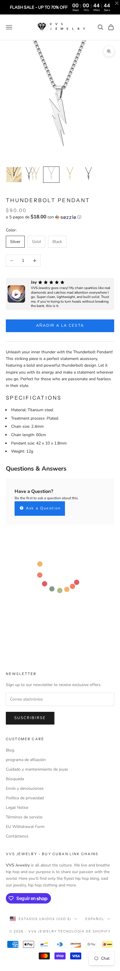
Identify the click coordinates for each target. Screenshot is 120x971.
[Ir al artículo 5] (88, 175)
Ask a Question (42, 508)
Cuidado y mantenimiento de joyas (37, 769)
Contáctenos (17, 836)
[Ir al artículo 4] (70, 175)
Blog (10, 750)
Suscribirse (30, 718)
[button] (60, 217)
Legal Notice (17, 807)
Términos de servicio (24, 817)
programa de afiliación (26, 759)
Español (94, 919)
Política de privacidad (25, 798)
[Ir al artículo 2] (32, 175)
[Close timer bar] (117, 3)
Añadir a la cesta (60, 325)
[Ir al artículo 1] (14, 175)
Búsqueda (15, 779)
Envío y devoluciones (25, 788)
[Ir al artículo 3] (51, 175)
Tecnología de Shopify (84, 931)
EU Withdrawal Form (25, 826)
